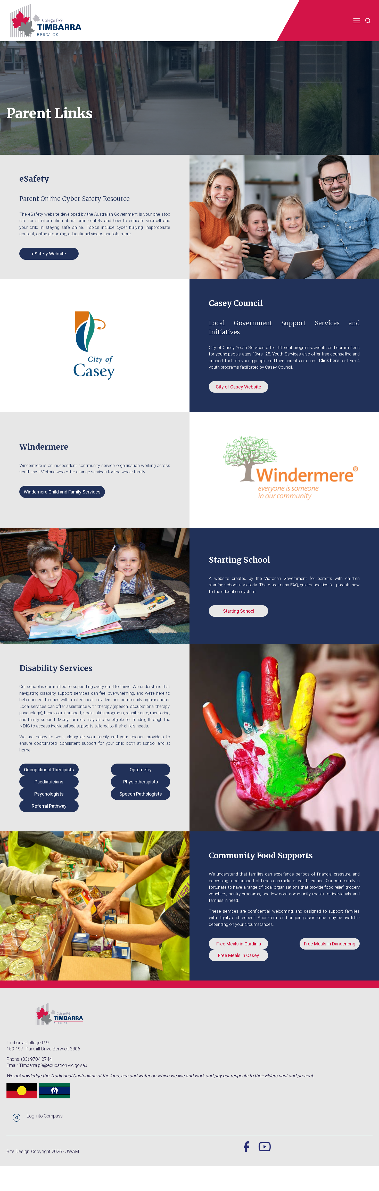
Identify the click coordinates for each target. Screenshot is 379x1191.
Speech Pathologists (140, 794)
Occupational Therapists (49, 769)
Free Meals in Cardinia (238, 943)
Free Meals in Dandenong (329, 943)
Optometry (141, 769)
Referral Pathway (49, 806)
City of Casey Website (238, 387)
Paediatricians (49, 781)
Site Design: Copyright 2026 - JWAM (42, 1151)
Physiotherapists (140, 781)
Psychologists (49, 794)
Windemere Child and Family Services (62, 492)
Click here (329, 360)
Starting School (238, 611)
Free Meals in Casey (238, 955)
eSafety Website (49, 253)
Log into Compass (45, 1116)
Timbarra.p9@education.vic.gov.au (53, 1065)
